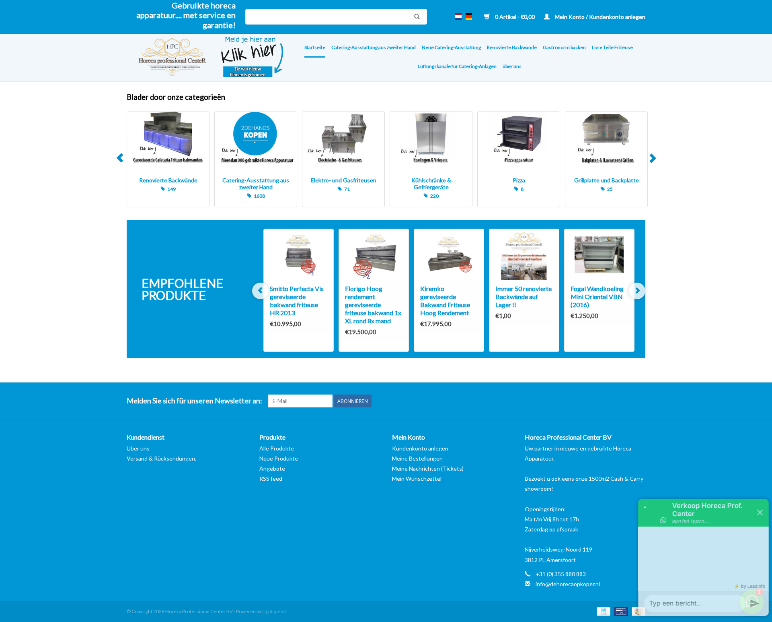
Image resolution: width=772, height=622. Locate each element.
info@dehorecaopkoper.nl (568, 584)
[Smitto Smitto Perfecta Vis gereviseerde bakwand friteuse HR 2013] (298, 255)
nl (458, 16)
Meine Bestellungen (417, 458)
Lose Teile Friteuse (612, 47)
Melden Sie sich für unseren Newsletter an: (194, 401)
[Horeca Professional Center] (167, 58)
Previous (120, 159)
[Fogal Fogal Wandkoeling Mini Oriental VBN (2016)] (599, 255)
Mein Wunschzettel (416, 478)
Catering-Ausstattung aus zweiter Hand (373, 47)
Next (652, 159)
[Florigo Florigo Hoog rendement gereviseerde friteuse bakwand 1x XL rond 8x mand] (374, 255)
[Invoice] (602, 611)
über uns (512, 66)
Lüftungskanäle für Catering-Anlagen (457, 66)
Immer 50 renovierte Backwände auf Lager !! (523, 296)
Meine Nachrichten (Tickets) (428, 468)
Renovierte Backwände (512, 47)
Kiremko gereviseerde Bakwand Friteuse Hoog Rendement (445, 300)
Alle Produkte (276, 448)
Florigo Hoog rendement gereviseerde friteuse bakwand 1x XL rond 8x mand (373, 304)
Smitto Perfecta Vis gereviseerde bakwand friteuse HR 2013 (297, 300)
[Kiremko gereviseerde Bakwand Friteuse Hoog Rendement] (449, 255)
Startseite (314, 47)
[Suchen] (415, 16)
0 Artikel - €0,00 (515, 16)
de (469, 16)
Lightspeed (274, 611)
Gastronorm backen (564, 47)
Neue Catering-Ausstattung (451, 47)
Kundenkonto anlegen (420, 448)
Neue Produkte (278, 458)
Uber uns (138, 448)
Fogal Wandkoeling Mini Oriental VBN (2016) (597, 296)
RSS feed (270, 478)
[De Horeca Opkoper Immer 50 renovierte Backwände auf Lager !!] (524, 255)
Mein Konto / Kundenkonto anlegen (599, 16)
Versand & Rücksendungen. (161, 458)
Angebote (272, 468)
